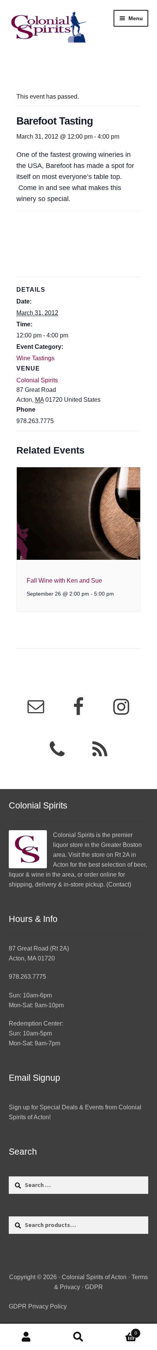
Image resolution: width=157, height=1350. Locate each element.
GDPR (94, 1287)
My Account (26, 1337)
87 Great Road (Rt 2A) (39, 948)
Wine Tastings (35, 358)
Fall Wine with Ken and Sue (64, 580)
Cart (121, 1331)
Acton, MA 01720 (32, 958)
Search (78, 1337)
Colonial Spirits (37, 380)
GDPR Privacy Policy (38, 1306)
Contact (118, 884)
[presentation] (79, 513)
